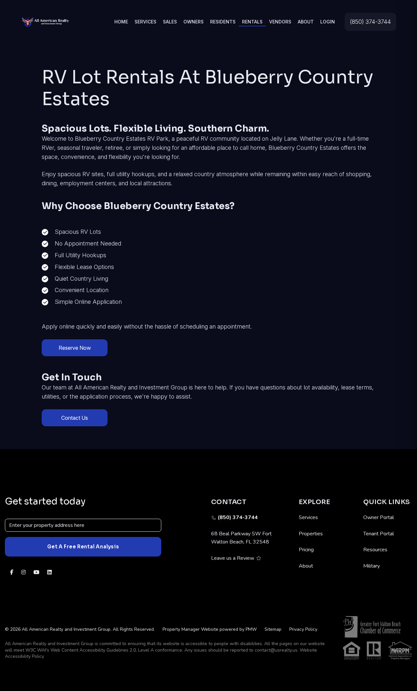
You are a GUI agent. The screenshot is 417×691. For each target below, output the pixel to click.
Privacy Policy (303, 629)
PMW (251, 629)
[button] (11, 573)
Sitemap (273, 629)
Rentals (252, 21)
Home (121, 21)
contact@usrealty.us (276, 650)
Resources (375, 549)
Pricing (306, 549)
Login (327, 21)
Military (371, 566)
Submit (83, 547)
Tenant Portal (378, 533)
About (306, 21)
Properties (311, 533)
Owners (193, 21)
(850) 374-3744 (370, 21)
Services (145, 21)
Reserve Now (75, 348)
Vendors (280, 21)
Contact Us (74, 418)
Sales (170, 21)
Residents (223, 21)
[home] (45, 21)
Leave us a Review (232, 558)
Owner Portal (378, 517)
